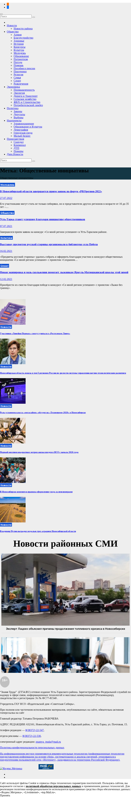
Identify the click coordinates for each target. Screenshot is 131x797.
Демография (21, 129)
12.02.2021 (6, 279)
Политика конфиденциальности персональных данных (32, 747)
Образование (21, 56)
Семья (17, 77)
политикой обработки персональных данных (53, 786)
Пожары (18, 151)
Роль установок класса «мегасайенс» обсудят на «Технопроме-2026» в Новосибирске (43, 412)
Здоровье (19, 40)
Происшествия (15, 138)
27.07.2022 (6, 198)
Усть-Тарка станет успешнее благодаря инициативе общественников (42, 219)
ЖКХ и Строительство (27, 102)
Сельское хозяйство (25, 99)
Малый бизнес (22, 135)
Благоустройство (23, 37)
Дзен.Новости (15, 154)
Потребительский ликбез (28, 105)
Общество (13, 31)
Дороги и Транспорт (26, 96)
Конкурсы (19, 46)
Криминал (20, 145)
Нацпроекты (14, 120)
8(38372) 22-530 (32, 735)
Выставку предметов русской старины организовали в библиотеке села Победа (49, 244)
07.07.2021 (6, 226)
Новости (12, 25)
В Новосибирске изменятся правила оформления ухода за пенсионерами (36, 491)
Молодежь (20, 53)
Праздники (20, 71)
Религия (18, 74)
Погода (18, 62)
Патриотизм (21, 59)
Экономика (13, 86)
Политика (12, 108)
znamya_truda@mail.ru (48, 741)
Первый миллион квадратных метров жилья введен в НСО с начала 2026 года (39, 452)
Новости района (23, 28)
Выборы (18, 117)
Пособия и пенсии (24, 68)
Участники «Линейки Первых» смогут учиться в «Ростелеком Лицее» (35, 333)
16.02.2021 (6, 251)
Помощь (18, 65)
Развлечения (21, 83)
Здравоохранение (24, 123)
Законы (18, 111)
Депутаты (19, 114)
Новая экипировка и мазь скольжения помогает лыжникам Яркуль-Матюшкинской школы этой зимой (64, 272)
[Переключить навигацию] (1, 13)
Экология (19, 92)
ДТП (16, 148)
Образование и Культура (28, 126)
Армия (17, 34)
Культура (19, 50)
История (19, 43)
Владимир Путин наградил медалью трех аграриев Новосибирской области (38, 531)
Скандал (19, 142)
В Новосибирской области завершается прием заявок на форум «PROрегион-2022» (51, 191)
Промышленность (24, 89)
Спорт (17, 80)
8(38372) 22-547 (34, 730)
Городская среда (23, 132)
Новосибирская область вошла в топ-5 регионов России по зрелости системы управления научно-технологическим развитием (63, 373)
